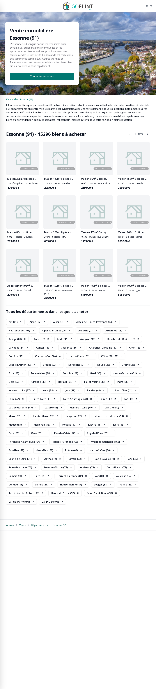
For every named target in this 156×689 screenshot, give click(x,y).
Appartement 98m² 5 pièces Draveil (19, 286)
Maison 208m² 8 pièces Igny (57, 232)
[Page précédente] (129, 134)
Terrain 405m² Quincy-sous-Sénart (94, 232)
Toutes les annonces (42, 76)
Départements (39, 525)
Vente (22, 525)
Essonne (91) (60, 525)
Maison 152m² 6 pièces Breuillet (131, 179)
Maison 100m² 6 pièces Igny (131, 286)
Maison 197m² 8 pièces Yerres (94, 286)
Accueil (10, 525)
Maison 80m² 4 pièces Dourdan (19, 232)
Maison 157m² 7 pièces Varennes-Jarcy (57, 286)
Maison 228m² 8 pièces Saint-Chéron (20, 179)
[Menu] (4, 6)
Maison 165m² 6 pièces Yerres (131, 232)
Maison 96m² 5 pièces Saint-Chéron (93, 179)
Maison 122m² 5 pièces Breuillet (57, 179)
